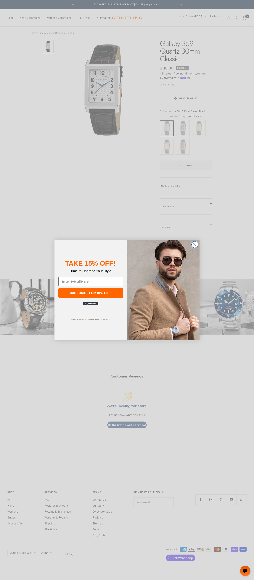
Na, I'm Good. (91, 303)
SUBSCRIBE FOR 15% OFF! (91, 293)
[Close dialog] (195, 244)
